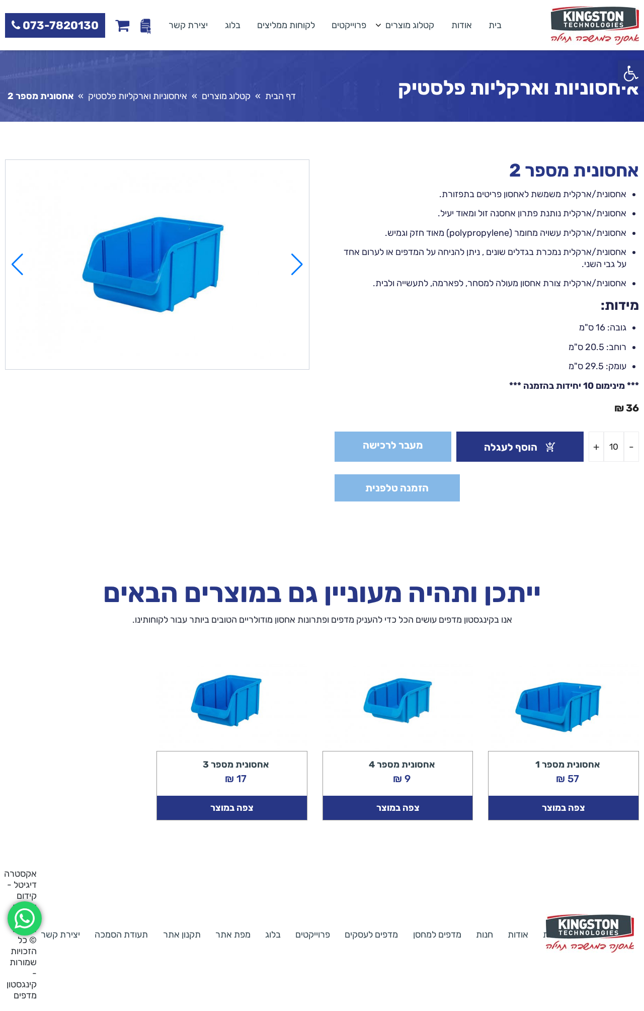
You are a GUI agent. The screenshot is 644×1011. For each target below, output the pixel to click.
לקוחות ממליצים (286, 25)
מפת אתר (233, 934)
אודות (461, 25)
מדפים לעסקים (371, 934)
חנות (484, 934)
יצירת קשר (188, 25)
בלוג (232, 25)
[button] (631, 73)
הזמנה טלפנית (397, 488)
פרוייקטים (349, 25)
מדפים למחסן (437, 934)
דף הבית (280, 96)
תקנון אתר (182, 934)
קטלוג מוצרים (409, 25)
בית (495, 25)
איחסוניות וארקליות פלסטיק (137, 96)
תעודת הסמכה (121, 934)
